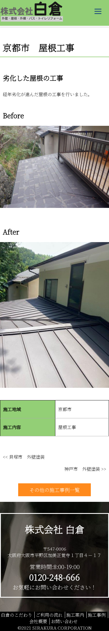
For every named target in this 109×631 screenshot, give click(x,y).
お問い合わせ (64, 621)
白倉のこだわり (16, 615)
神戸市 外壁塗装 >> (85, 469)
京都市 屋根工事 (38, 47)
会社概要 (38, 621)
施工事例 (97, 615)
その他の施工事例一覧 (54, 489)
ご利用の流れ (49, 615)
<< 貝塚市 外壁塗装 (24, 457)
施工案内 (75, 615)
